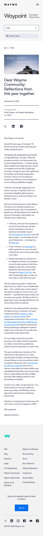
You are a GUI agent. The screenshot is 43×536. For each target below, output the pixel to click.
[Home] (10, 4)
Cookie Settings (29, 482)
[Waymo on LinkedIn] (11, 520)
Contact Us (27, 473)
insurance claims (19, 317)
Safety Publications (30, 468)
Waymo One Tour (25, 272)
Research (7, 459)
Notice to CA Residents (9, 484)
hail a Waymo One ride (21, 235)
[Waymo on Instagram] (18, 520)
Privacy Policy (28, 454)
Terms (25, 459)
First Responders (10, 468)
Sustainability (28, 478)
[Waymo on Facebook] (24, 520)
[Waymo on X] (5, 521)
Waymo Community (12, 473)
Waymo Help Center (12, 478)
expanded (29, 247)
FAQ (5, 449)
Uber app (15, 243)
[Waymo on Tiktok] (37, 520)
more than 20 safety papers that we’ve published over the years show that (20, 322)
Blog (6, 454)
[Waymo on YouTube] (31, 521)
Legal (6, 464)
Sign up (21, 508)
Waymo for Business (30, 449)
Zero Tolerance (28, 464)
